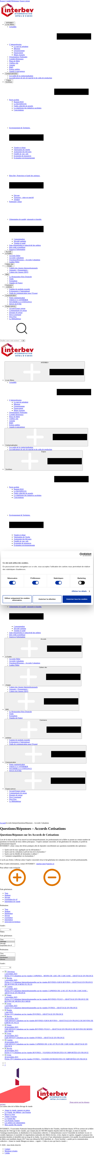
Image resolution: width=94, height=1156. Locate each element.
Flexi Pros (13, 317)
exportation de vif (11, 899)
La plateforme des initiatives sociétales (27, 108)
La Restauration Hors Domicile (20, 277)
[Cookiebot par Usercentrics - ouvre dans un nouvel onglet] (81, 554)
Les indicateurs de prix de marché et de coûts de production (30, 78)
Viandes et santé (19, 243)
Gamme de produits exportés (19, 289)
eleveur (7, 915)
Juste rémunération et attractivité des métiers (25, 245)
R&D (11, 67)
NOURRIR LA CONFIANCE (20, 302)
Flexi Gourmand (15, 315)
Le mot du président (21, 46)
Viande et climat (19, 148)
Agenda (12, 65)
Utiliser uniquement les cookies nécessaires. (17, 599)
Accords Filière (14, 256)
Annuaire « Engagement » (18, 270)
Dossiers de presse (15, 313)
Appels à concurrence (17, 71)
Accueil (3, 823)
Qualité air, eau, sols (21, 154)
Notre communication (17, 298)
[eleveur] (7, 959)
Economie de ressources (22, 156)
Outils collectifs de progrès (23, 106)
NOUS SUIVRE (15, 304)
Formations (13, 281)
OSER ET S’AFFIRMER (18, 300)
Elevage (17, 195)
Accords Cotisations (16, 258)
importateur (9, 920)
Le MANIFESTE (20, 104)
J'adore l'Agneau (11, 1116)
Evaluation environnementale (24, 158)
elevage (7, 897)
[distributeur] (7, 957)
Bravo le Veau (10, 1114)
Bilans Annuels (19, 55)
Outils (11, 279)
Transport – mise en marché (24, 197)
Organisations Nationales (18, 57)
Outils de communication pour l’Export (23, 293)
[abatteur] (7, 956)
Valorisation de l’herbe (22, 150)
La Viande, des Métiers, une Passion (18, 1112)
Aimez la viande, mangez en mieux (17, 1110)
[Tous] (7, 940)
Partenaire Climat (15, 202)
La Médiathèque (15, 319)
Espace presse (25, 1)
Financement (18, 53)
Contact (7, 1149)
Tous (6, 893)
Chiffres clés (13, 63)
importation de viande (12, 901)
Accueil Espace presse (17, 308)
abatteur (7, 911)
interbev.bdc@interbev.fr (45, 864)
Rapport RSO (19, 102)
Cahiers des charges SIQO (18, 272)
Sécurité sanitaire (20, 241)
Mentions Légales (11, 1151)
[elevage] (7, 944)
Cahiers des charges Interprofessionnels (23, 268)
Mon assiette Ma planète (13, 1125)
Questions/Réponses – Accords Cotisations (24, 260)
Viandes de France (16, 283)
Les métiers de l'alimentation (15, 1123)
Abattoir (17, 200)
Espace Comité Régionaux (9, 1)
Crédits (7, 1153)
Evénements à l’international (19, 291)
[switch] (35, 583)
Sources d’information (17, 249)
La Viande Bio (10, 1119)
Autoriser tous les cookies (76, 599)
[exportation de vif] (7, 946)
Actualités (12, 27)
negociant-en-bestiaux (12, 922)
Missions (17, 49)
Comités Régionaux (16, 59)
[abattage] (7, 942)
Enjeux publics (14, 69)
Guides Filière (14, 262)
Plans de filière (14, 61)
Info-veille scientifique (17, 247)
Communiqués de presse (18, 310)
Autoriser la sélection (47, 599)
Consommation (19, 239)
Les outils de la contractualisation (21, 76)
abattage (8, 895)
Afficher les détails (79, 591)
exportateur (9, 918)
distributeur (9, 913)
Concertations (19, 110)
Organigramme (19, 51)
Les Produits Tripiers (12, 1121)
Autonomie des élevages (22, 152)
